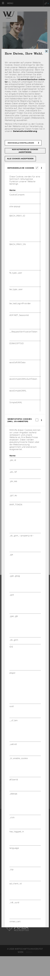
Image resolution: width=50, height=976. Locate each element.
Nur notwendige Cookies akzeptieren (25, 150)
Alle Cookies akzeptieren (20, 159)
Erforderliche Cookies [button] (20, 168)
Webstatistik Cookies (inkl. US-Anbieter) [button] (19, 420)
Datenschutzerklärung (25, 131)
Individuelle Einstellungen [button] (20, 143)
